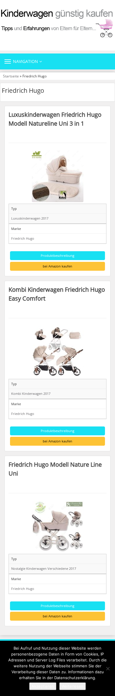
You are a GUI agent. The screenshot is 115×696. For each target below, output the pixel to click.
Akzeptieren (43, 686)
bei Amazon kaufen (57, 266)
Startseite (11, 76)
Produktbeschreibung (57, 255)
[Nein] (108, 668)
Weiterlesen (72, 686)
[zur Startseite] (57, 23)
